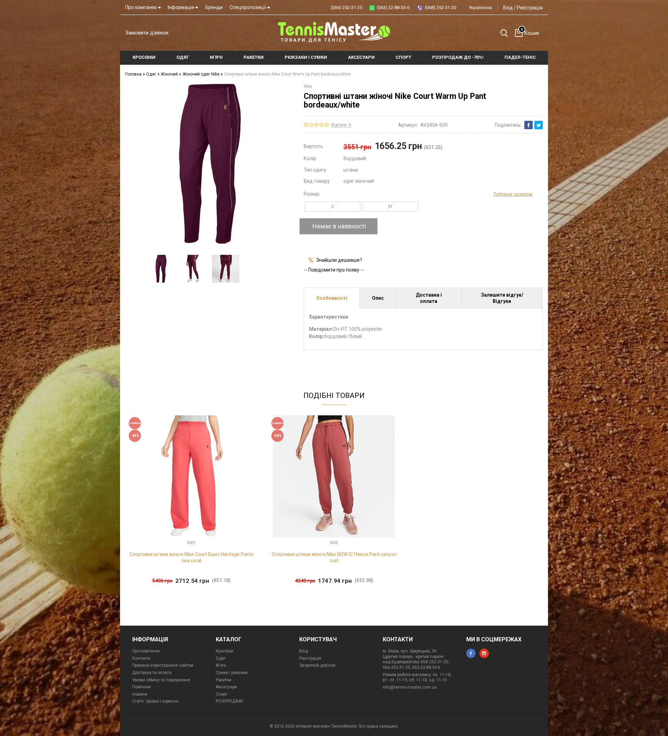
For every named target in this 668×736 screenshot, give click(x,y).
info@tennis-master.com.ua (410, 687)
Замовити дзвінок (147, 33)
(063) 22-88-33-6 (393, 7)
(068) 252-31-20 (440, 7)
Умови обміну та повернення (161, 680)
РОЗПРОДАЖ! (229, 701)
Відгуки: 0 (341, 124)
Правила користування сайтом (162, 665)
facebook (471, 653)
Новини (139, 694)
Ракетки (223, 680)
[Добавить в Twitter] (538, 125)
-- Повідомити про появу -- (334, 270)
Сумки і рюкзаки (232, 672)
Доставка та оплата (152, 672)
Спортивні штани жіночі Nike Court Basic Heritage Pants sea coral (191, 557)
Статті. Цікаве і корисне (155, 701)
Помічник (141, 686)
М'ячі (221, 665)
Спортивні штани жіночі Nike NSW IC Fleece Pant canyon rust (334, 557)
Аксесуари (226, 686)
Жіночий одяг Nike (202, 74)
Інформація (181, 7)
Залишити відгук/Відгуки (502, 298)
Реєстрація (530, 7)
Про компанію (141, 7)
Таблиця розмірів (512, 194)
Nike (308, 86)
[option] (161, 268)
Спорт (221, 694)
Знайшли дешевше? (339, 260)
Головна (134, 74)
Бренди (214, 7)
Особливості (331, 298)
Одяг (151, 74)
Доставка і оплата (429, 298)
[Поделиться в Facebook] (528, 125)
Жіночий (170, 74)
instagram (484, 653)
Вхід (508, 7)
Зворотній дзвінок (317, 665)
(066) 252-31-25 (346, 7)
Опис (378, 298)
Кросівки (224, 651)
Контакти (141, 658)
